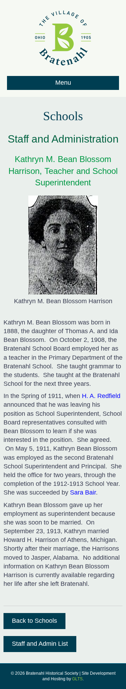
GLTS (77, 678)
